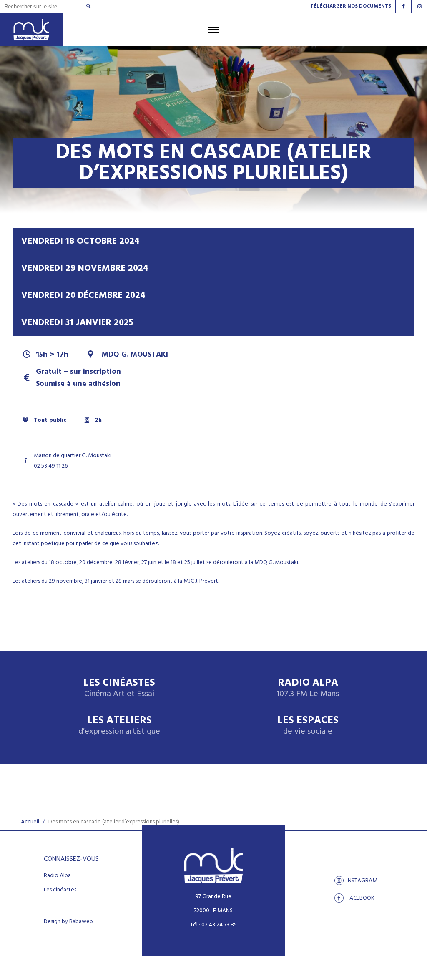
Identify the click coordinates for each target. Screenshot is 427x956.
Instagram (361, 880)
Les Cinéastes (119, 688)
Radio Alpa (307, 688)
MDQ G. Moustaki (134, 355)
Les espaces (308, 726)
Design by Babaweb (68, 922)
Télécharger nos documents (350, 6)
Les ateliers (119, 726)
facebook (359, 898)
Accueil (30, 822)
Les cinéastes (60, 890)
